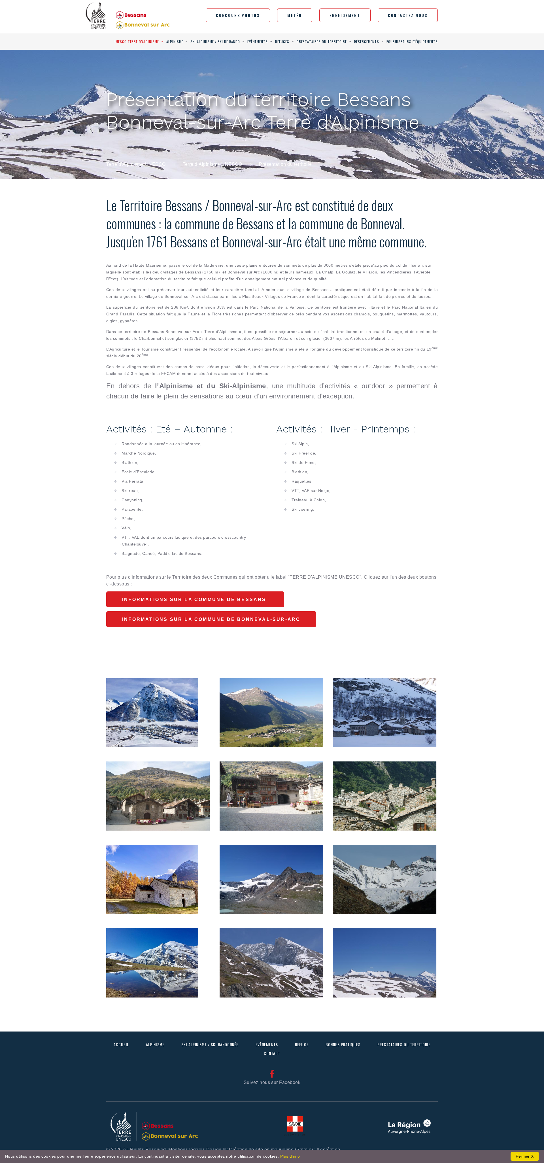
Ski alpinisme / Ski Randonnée (209, 1044)
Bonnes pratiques (343, 1044)
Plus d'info (290, 1156)
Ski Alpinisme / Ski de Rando (215, 41)
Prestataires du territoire (322, 41)
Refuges (282, 41)
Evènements (257, 41)
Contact (272, 1053)
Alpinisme (174, 41)
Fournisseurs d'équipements (412, 41)
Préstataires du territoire (403, 1044)
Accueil (121, 1044)
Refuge (302, 1044)
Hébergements (366, 41)
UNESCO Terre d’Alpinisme (136, 41)
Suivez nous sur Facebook (272, 1082)
